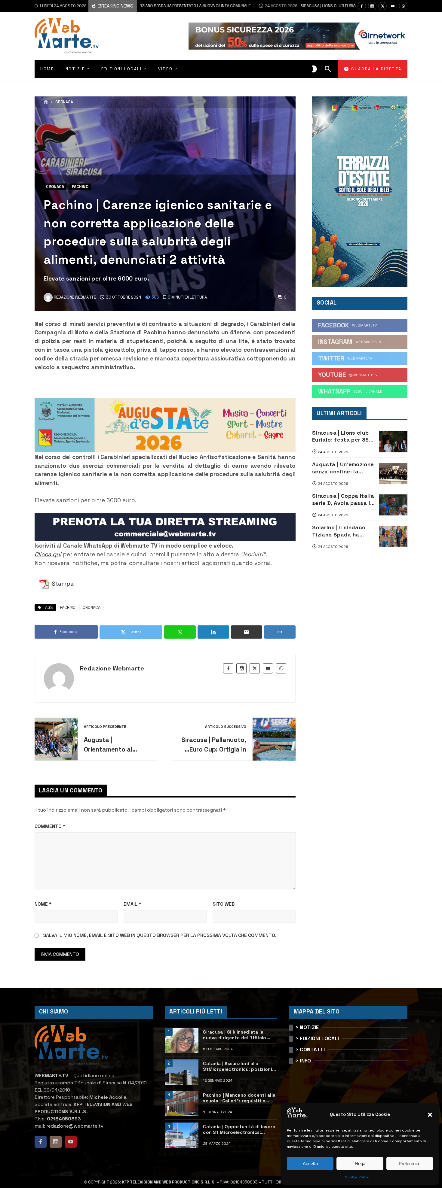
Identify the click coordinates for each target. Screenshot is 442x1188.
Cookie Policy (357, 1177)
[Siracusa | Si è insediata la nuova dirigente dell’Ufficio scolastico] (181, 1040)
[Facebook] (362, 6)
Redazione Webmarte (112, 668)
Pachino (80, 186)
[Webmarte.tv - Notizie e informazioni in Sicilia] (67, 36)
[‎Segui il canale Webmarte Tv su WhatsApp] (403, 6)
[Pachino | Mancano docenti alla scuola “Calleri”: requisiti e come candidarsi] (181, 1103)
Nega (360, 1163)
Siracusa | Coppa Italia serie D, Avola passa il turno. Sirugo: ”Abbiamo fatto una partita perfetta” (343, 499)
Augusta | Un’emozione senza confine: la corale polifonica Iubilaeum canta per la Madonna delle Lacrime (343, 468)
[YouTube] (393, 6)
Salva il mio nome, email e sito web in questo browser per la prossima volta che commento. (160, 935)
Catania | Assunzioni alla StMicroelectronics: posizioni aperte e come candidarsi (237, 1066)
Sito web (224, 904)
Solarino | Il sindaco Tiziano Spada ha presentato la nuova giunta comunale (340, 531)
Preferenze (409, 1163)
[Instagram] (372, 6)
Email (132, 904)
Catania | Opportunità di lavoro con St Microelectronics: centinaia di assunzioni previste (240, 1129)
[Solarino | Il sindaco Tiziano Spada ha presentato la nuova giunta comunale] (393, 536)
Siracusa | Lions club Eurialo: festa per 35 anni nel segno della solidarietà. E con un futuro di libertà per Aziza (340, 436)
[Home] (46, 102)
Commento (50, 826)
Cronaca (64, 102)
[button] (430, 1115)
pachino (67, 607)
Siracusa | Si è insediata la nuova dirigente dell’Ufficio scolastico (234, 1035)
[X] (382, 6)
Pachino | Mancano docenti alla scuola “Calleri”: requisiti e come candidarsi (239, 1098)
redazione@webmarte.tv (74, 1126)
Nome (43, 904)
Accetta (310, 1163)
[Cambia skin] (314, 69)
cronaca (91, 607)
